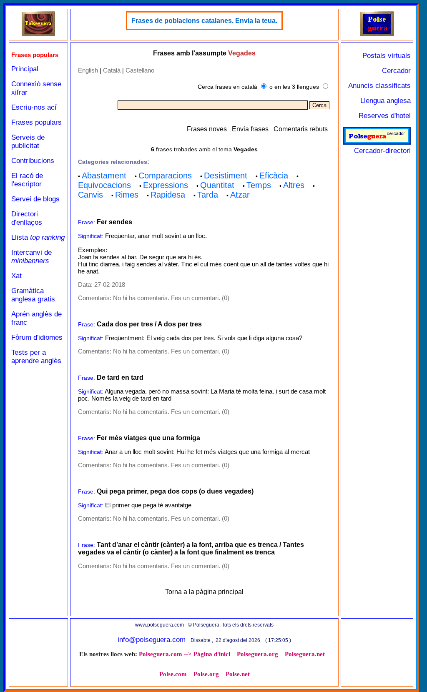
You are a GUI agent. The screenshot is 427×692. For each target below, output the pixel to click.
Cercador (396, 71)
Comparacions (165, 175)
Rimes (126, 194)
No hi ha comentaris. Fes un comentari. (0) (171, 297)
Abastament (104, 175)
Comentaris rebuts (301, 129)
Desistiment (225, 175)
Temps (258, 185)
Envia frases (250, 129)
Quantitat (217, 185)
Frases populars (36, 122)
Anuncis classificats (379, 86)
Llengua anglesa (385, 101)
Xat (16, 276)
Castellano (140, 70)
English (88, 70)
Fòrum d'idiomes (37, 337)
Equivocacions (104, 185)
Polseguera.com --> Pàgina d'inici (184, 654)
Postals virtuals (386, 56)
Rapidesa (168, 194)
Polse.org (206, 674)
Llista (38, 237)
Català (112, 70)
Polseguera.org (257, 654)
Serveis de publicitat (28, 141)
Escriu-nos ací (34, 107)
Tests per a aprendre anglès (36, 357)
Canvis (90, 194)
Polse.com (173, 674)
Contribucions (32, 161)
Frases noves (207, 129)
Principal (24, 69)
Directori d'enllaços (26, 218)
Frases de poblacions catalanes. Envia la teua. (204, 20)
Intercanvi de (31, 256)
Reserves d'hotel (385, 116)
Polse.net (238, 674)
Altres (293, 185)
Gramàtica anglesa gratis (33, 295)
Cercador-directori (382, 151)
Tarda (207, 194)
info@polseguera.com (152, 640)
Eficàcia (273, 175)
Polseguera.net (305, 654)
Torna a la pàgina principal (204, 591)
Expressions (165, 185)
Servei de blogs (35, 199)
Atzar (240, 194)
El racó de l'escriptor (27, 180)
